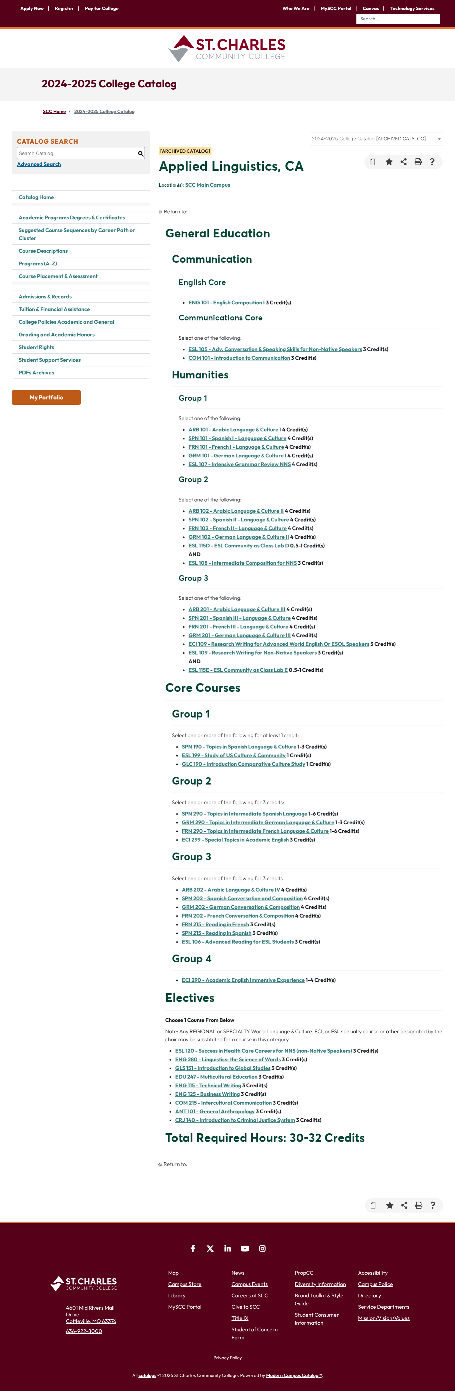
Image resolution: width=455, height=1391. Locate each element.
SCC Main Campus (207, 184)
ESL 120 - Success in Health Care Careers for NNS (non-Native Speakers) (263, 1050)
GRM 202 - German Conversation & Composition (241, 907)
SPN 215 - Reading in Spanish (216, 933)
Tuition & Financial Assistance (54, 309)
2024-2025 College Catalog (104, 111)
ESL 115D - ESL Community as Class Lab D (239, 545)
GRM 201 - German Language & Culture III (240, 635)
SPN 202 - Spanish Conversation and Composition (242, 898)
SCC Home (54, 111)
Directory (369, 1295)
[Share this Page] (403, 162)
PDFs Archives (36, 372)
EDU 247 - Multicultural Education (216, 1076)
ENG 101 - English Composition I (227, 302)
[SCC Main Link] (85, 1282)
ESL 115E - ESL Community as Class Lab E (238, 669)
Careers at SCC (249, 1295)
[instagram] (262, 1249)
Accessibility (373, 1272)
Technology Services (412, 8)
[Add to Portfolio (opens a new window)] (389, 162)
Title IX (239, 1318)
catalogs (147, 1375)
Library (177, 1295)
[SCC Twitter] (210, 1249)
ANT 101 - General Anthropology (215, 1111)
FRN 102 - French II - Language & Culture (238, 528)
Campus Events (249, 1284)
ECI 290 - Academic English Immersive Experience (243, 980)
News (237, 1272)
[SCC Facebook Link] (193, 1249)
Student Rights (36, 347)
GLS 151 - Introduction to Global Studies (222, 1068)
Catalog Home (36, 197)
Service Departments (383, 1306)
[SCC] (244, 1249)
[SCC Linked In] (227, 1249)
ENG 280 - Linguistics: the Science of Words (228, 1059)
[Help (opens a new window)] (432, 162)
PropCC (304, 1272)
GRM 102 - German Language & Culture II (239, 536)
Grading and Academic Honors (57, 334)
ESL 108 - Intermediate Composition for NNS (243, 562)
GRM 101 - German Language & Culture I (237, 455)
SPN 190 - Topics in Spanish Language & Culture (239, 746)
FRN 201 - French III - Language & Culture (238, 626)
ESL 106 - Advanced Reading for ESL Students (238, 941)
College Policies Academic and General (66, 321)
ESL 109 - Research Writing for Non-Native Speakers (253, 652)
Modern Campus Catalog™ (294, 1375)
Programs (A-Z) (38, 263)
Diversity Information (320, 1284)
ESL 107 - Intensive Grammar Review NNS (240, 464)
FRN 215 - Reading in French (215, 924)
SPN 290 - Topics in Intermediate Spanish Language (244, 813)
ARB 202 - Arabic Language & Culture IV (231, 889)
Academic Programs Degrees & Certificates (72, 217)
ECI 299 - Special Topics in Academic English (235, 839)
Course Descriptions (43, 250)
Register (64, 8)
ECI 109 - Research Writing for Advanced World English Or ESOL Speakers (279, 643)
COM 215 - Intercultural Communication (223, 1102)
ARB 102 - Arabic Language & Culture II (236, 510)
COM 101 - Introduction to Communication (239, 357)
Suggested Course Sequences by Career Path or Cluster (77, 234)
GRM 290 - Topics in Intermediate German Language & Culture (258, 822)
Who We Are (295, 8)
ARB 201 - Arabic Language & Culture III (237, 609)
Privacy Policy (228, 1358)
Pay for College (102, 8)
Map (173, 1272)
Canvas (371, 8)
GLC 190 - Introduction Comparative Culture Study (243, 764)
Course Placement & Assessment (58, 276)
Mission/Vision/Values (384, 1318)
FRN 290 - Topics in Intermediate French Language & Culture (255, 831)
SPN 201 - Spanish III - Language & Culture (240, 617)
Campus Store (185, 1284)
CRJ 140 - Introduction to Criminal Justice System (235, 1120)
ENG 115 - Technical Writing (208, 1085)
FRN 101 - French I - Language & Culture (236, 446)
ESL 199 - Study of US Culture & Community (234, 755)
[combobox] (376, 138)
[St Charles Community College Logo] (227, 47)
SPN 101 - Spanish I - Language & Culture (237, 438)
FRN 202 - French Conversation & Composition (238, 915)
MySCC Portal (336, 8)
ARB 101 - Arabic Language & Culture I (235, 429)
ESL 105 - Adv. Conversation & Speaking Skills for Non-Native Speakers (275, 349)
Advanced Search (39, 164)
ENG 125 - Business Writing (207, 1094)
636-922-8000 (84, 1331)
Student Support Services (50, 359)
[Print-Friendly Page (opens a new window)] (418, 162)
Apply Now (32, 8)
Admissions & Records (45, 296)
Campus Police (375, 1284)
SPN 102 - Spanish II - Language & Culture (239, 519)
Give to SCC (245, 1306)
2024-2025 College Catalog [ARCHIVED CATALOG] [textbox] (369, 138)
